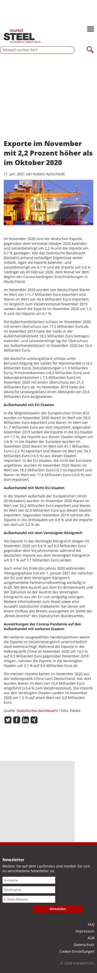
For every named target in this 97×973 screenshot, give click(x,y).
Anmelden (58, 909)
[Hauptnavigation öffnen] (91, 29)
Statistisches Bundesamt (37, 710)
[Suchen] (90, 50)
